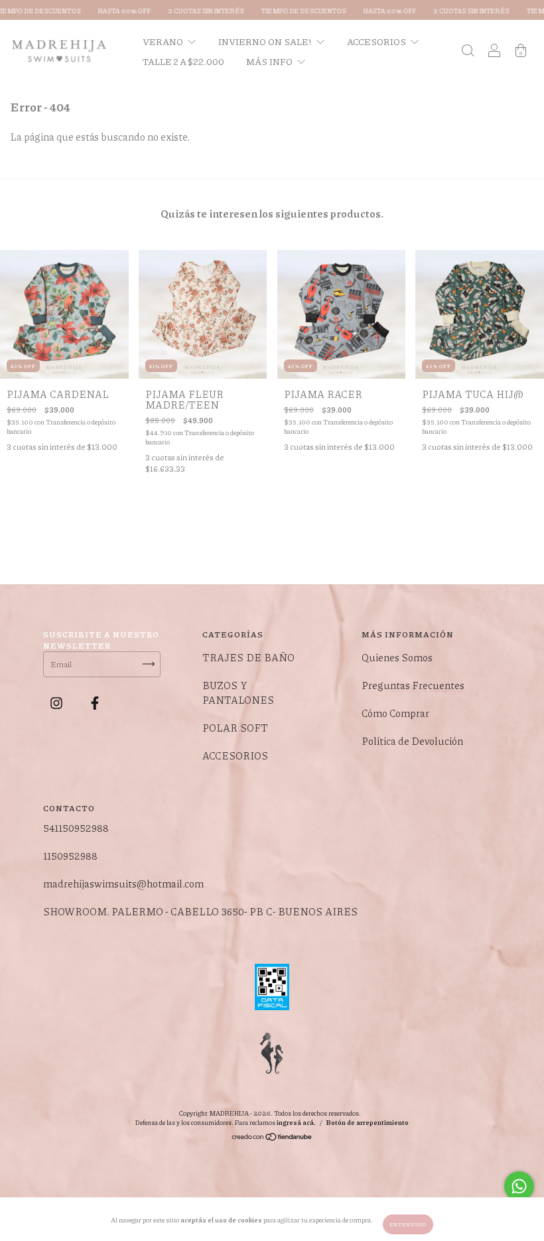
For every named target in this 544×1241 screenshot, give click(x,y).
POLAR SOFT (235, 727)
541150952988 (76, 827)
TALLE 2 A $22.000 (183, 61)
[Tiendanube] (272, 1138)
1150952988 (70, 855)
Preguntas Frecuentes (413, 685)
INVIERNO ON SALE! (265, 41)
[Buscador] (467, 51)
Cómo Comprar (395, 713)
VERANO (163, 41)
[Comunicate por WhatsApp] (519, 1186)
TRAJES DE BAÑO (248, 657)
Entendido (408, 1224)
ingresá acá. (296, 1122)
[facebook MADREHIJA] (95, 703)
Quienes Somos (397, 657)
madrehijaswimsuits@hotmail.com (123, 883)
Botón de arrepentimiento (367, 1122)
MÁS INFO (270, 61)
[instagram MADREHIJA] (57, 703)
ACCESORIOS (377, 41)
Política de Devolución (412, 741)
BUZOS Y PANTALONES (238, 692)
